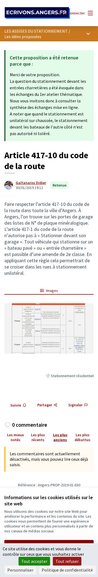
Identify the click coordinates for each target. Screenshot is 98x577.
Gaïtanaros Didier (31, 182)
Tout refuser (67, 561)
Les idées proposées (22, 36)
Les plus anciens (60, 437)
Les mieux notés (15, 437)
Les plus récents (38, 437)
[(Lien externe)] (49, 328)
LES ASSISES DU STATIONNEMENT (36, 31)
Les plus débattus (82, 437)
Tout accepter (34, 561)
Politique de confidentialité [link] (67, 570)
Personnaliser (20, 570)
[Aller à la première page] (37, 13)
